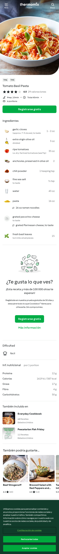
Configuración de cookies (29, 530)
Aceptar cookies (29, 548)
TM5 (12, 80)
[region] (29, 527)
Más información (29, 327)
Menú (6, 8)
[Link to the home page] (29, 5)
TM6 (5, 80)
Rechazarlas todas (29, 539)
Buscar (52, 8)
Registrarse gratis (29, 109)
